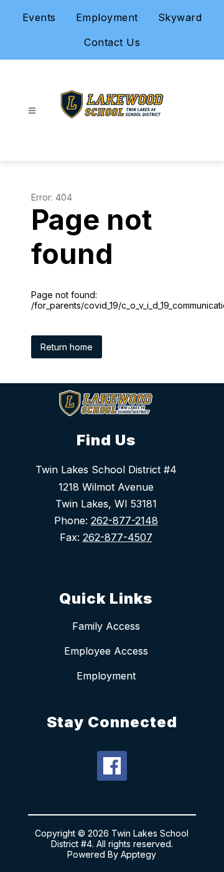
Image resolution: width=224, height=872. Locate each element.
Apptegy (138, 854)
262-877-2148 (124, 520)
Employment (107, 17)
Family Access (106, 626)
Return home (66, 347)
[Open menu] (32, 111)
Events (39, 17)
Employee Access (106, 651)
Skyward (180, 17)
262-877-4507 (117, 537)
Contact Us (112, 42)
